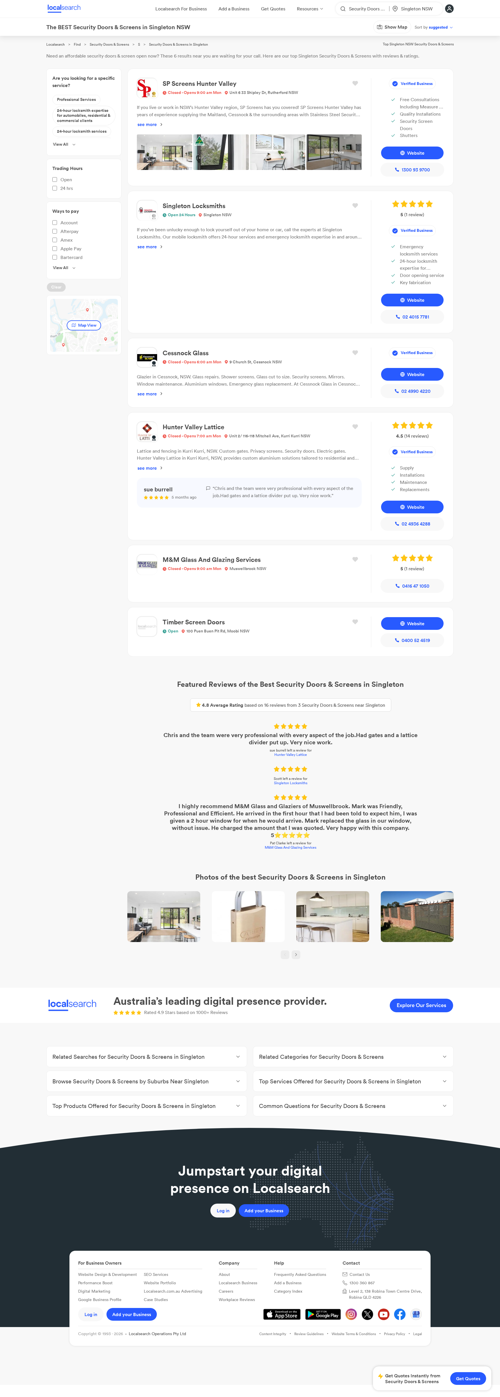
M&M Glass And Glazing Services (290, 847)
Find (77, 44)
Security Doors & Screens (109, 44)
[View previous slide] (285, 954)
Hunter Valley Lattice (290, 754)
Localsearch (55, 44)
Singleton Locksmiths (290, 783)
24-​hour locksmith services (81, 131)
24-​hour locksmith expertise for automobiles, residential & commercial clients (84, 115)
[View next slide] (296, 954)
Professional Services (76, 99)
